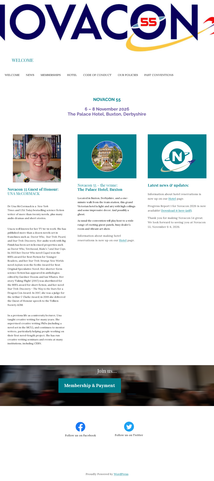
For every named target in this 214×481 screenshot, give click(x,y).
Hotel (123, 240)
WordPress (121, 474)
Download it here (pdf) (176, 210)
